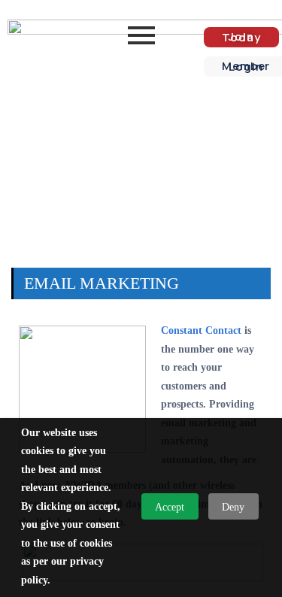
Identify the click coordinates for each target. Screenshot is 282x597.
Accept (169, 507)
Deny (233, 507)
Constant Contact (201, 330)
